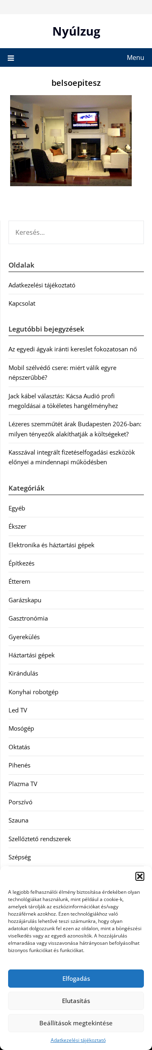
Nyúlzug (76, 31)
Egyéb (17, 508)
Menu (135, 57)
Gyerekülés (24, 637)
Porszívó (20, 802)
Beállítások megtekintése (76, 1023)
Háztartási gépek (32, 655)
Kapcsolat (22, 303)
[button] (140, 876)
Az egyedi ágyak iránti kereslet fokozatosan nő (73, 349)
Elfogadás (76, 978)
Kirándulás (23, 673)
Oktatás (19, 747)
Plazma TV (23, 784)
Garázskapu (25, 600)
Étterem (19, 581)
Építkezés (21, 563)
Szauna (18, 820)
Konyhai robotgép (33, 692)
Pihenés (19, 765)
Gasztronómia (28, 618)
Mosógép (21, 728)
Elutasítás (76, 1001)
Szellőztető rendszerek (40, 839)
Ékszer (17, 526)
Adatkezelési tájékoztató (78, 1040)
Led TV (18, 710)
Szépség (20, 857)
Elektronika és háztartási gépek (51, 545)
